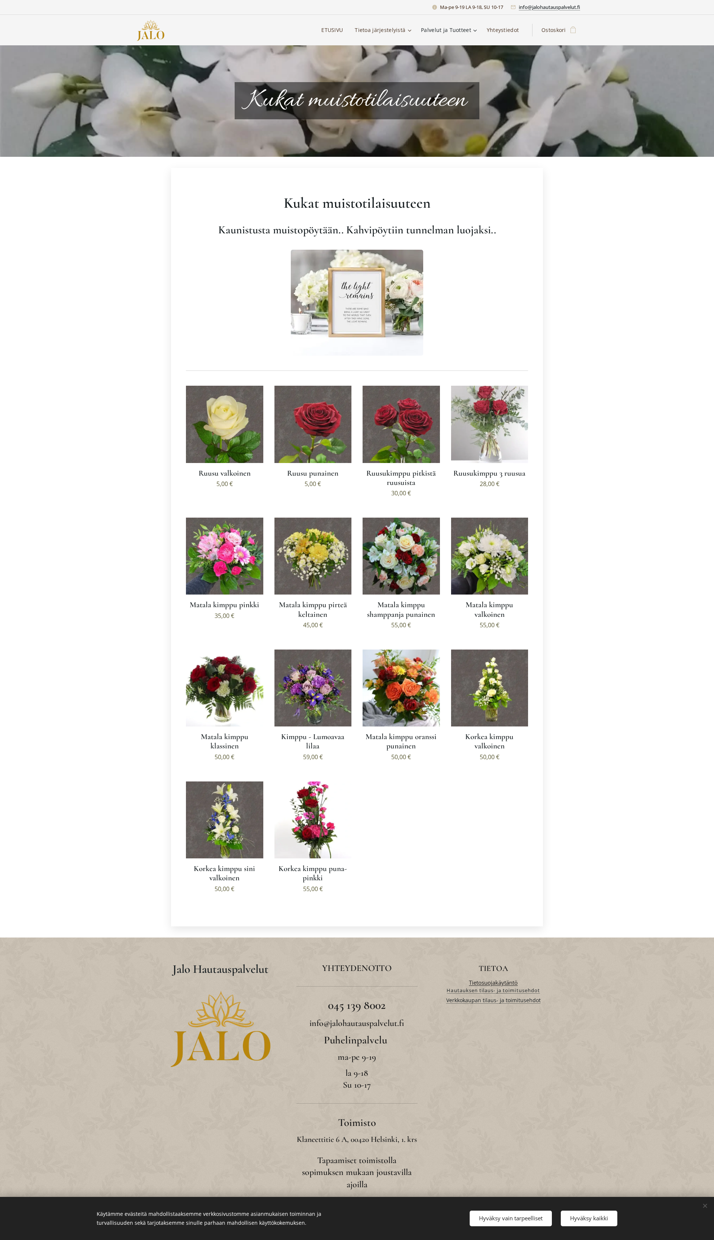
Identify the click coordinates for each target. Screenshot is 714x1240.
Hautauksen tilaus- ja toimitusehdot (493, 990)
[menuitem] (334, 30)
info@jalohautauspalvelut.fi (549, 7)
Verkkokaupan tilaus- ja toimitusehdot (493, 1000)
